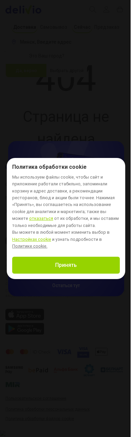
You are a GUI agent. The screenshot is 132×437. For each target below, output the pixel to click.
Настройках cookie (31, 239)
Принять (66, 265)
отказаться (41, 218)
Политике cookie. (29, 246)
